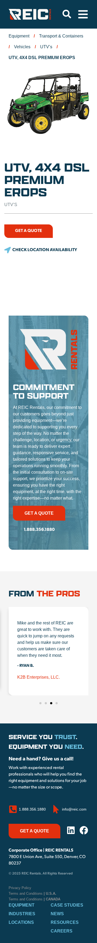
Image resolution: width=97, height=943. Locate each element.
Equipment (19, 36)
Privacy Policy (20, 888)
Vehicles (22, 47)
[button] (40, 250)
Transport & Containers (61, 36)
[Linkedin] (71, 830)
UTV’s (46, 47)
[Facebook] (83, 830)
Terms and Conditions (32, 893)
